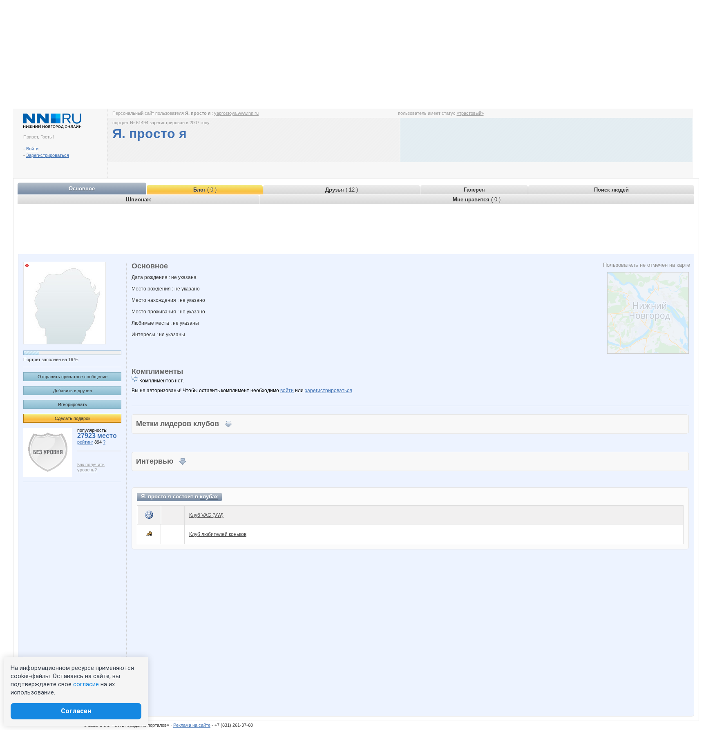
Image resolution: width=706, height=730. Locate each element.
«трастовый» (470, 113)
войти (287, 390)
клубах (209, 496)
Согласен (76, 711)
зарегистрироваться (328, 390)
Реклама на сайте (191, 725)
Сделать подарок (72, 418)
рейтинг (85, 442)
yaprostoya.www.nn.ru (236, 113)
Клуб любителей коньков (217, 534)
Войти (32, 148)
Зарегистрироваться (47, 155)
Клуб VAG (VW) (206, 515)
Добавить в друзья (72, 390)
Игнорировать (72, 404)
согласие (86, 684)
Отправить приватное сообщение (72, 376)
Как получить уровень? (91, 467)
